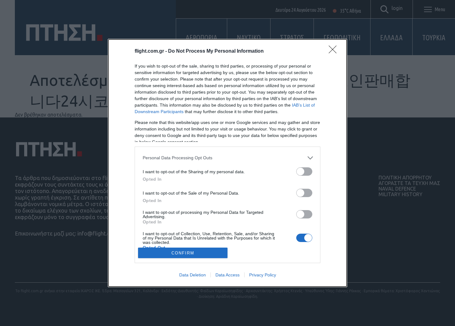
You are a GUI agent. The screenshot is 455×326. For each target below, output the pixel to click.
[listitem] (227, 158)
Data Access (227, 274)
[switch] (304, 171)
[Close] (334, 51)
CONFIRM (182, 253)
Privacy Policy (262, 274)
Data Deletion (192, 274)
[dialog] (227, 163)
